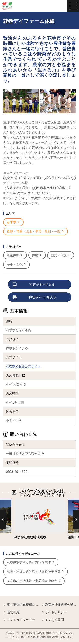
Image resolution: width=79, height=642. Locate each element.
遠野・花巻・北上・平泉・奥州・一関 (33, 231)
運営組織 (13, 612)
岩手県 (11, 222)
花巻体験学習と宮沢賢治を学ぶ (29, 562)
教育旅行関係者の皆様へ (60, 605)
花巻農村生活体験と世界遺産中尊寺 (32, 581)
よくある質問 (54, 620)
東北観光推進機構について (22, 605)
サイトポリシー (56, 612)
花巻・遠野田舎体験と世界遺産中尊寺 (33, 571)
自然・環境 (59, 255)
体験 (35, 255)
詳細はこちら (23, 501)
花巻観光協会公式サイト (23, 366)
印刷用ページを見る (42, 297)
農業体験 (13, 255)
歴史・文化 (15, 264)
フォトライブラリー (21, 620)
